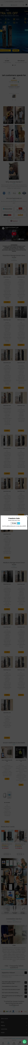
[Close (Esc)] (27, 516)
